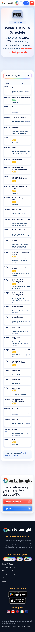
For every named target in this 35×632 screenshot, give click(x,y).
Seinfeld (15, 409)
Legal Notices (26, 626)
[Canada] (13, 611)
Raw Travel (16, 107)
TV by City (5, 577)
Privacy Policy (16, 626)
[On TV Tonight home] (17, 480)
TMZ (13, 138)
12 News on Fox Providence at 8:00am (19, 178)
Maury (14, 240)
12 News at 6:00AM (18, 159)
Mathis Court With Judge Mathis (20, 253)
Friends (14, 429)
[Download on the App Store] (17, 601)
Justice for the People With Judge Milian (19, 281)
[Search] (17, 3)
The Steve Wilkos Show (20, 230)
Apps (4, 581)
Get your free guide (13, 501)
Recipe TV (15, 127)
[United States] (8, 611)
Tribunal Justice (17, 307)
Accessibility (6, 626)
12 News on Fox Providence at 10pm (19, 400)
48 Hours (15, 147)
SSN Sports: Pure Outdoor (21, 97)
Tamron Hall (16, 209)
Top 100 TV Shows (9, 574)
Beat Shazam (16, 388)
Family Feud (16, 371)
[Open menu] (32, 3)
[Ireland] (22, 611)
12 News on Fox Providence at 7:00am (19, 168)
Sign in (26, 3)
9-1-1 (13, 87)
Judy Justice (16, 327)
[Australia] (26, 611)
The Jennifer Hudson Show (21, 219)
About (27, 559)
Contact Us (9, 559)
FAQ (19, 559)
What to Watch (7, 571)
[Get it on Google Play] (17, 594)
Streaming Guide (8, 567)
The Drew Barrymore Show (19, 187)
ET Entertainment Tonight (21, 350)
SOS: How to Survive (19, 117)
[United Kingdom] (17, 611)
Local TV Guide (7, 564)
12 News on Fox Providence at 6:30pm (19, 362)
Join (21, 3)
